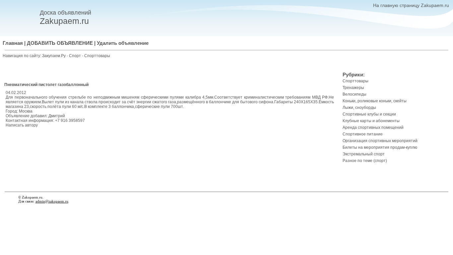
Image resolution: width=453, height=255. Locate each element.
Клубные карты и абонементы (371, 121)
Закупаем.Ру (54, 55)
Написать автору (22, 125)
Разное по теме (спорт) (365, 160)
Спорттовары (97, 55)
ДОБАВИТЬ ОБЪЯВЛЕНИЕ (60, 43)
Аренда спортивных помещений (373, 127)
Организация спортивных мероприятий (380, 140)
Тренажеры (353, 87)
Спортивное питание (363, 134)
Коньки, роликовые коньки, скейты (375, 101)
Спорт (75, 55)
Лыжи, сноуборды (359, 107)
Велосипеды (354, 94)
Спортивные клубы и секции (369, 114)
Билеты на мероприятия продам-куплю (380, 147)
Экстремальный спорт (364, 154)
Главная (13, 43)
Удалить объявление (123, 43)
